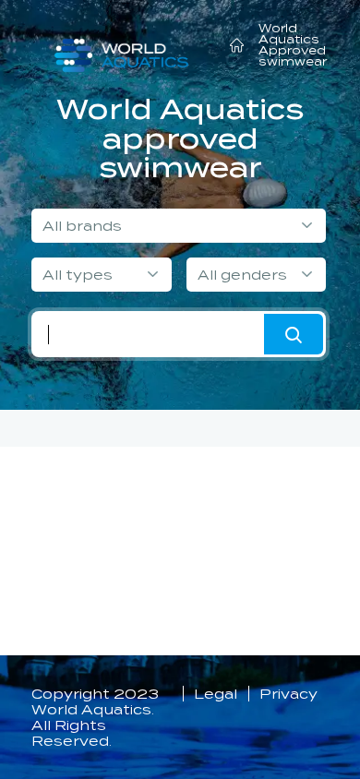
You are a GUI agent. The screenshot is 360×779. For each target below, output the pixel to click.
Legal (215, 693)
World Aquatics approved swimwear (180, 138)
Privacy (288, 693)
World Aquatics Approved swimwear (292, 44)
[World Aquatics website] (121, 48)
